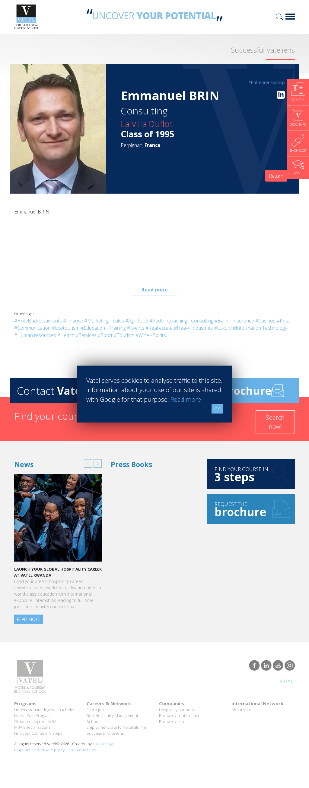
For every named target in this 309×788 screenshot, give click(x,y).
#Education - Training (103, 328)
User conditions (82, 749)
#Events (135, 328)
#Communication (32, 328)
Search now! (275, 422)
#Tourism (124, 335)
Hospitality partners (176, 709)
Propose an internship (179, 715)
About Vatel (241, 709)
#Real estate (159, 328)
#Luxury (222, 328)
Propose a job (171, 721)
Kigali (287, 681)
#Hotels (22, 320)
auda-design (104, 743)
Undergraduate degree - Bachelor (44, 709)
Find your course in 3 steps (38, 733)
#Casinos (265, 320)
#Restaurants (47, 320)
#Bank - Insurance (234, 320)
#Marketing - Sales (104, 320)
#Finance (73, 320)
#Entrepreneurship (266, 82)
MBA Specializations (32, 727)
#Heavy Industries (193, 328)
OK (217, 409)
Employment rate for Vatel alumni (116, 727)
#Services (86, 335)
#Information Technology (260, 328)
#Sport (105, 335)
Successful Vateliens (105, 733)
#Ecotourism (65, 328)
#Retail (284, 320)
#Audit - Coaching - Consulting (181, 320)
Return (276, 176)
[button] (88, 463)
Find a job (95, 709)
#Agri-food (136, 320)
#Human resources (35, 335)
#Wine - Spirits (150, 335)
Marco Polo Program (32, 715)
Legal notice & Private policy (39, 749)
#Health (66, 335)
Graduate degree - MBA (35, 721)
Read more (155, 289)
